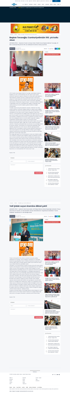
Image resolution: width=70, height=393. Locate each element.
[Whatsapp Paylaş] (59, 49)
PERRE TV (26, 4)
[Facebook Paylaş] (55, 49)
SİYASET (35, 4)
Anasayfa (11, 34)
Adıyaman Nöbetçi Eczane (52, 54)
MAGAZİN (47, 4)
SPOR (43, 4)
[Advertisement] (35, 15)
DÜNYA (55, 4)
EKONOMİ (30, 4)
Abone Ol (45, 48)
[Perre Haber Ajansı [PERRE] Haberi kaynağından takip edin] (14, 4)
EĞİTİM (51, 4)
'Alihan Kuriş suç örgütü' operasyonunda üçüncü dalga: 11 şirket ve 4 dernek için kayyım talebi (37, 7)
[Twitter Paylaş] (57, 49)
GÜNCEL (39, 4)
